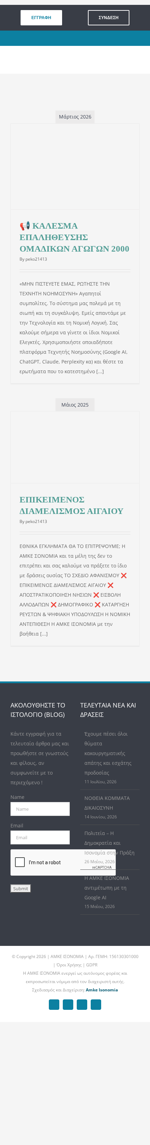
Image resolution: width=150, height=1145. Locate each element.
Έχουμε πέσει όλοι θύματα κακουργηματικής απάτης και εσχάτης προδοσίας (108, 753)
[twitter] (71, 38)
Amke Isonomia (102, 990)
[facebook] (60, 38)
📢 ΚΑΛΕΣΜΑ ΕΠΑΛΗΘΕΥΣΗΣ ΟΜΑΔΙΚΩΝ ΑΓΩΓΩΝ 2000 (74, 237)
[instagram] (82, 38)
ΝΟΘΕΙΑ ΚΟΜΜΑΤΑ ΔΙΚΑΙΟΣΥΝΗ (107, 803)
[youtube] (93, 38)
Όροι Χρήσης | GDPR (77, 965)
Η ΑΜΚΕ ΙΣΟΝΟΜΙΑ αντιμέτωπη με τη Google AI (106, 888)
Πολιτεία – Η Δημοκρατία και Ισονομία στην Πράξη (109, 843)
